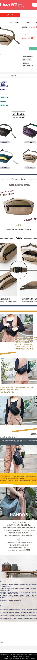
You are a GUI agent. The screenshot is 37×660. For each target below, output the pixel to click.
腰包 (29, 59)
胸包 (24, 59)
